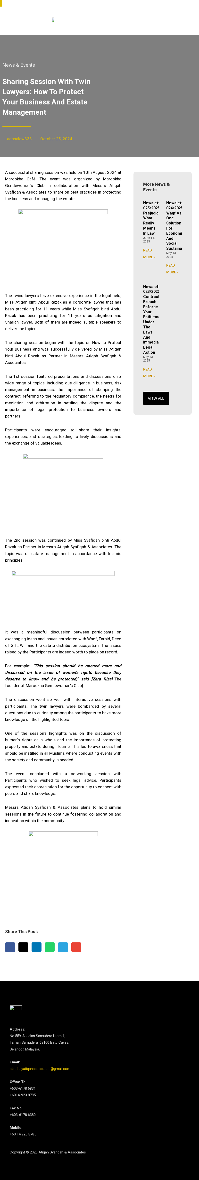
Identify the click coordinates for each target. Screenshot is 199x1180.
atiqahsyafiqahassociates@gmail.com (40, 1069)
